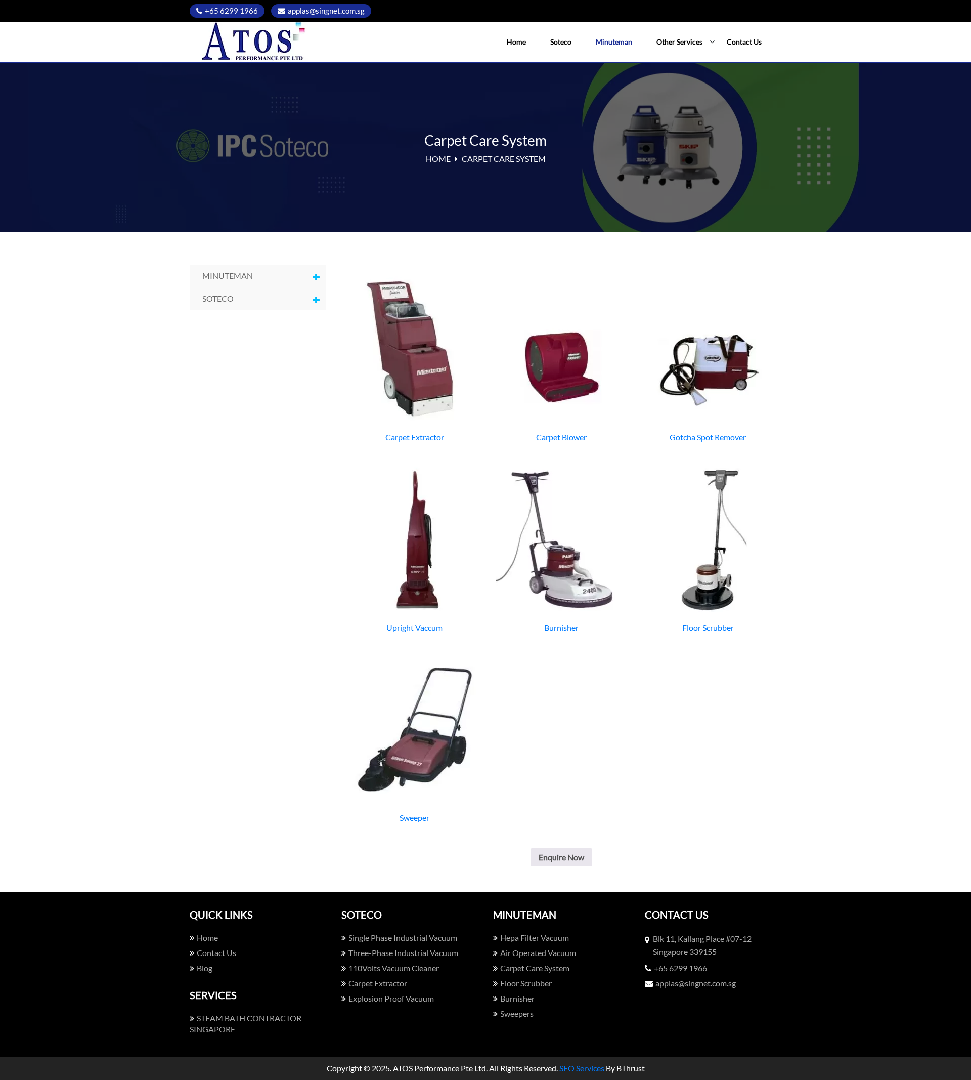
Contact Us (744, 41)
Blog (204, 968)
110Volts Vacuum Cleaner (393, 968)
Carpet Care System (534, 968)
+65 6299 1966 (231, 10)
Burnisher (517, 998)
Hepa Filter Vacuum (534, 937)
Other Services (679, 41)
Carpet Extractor (377, 983)
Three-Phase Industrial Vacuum (403, 953)
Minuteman (614, 41)
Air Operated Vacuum (538, 953)
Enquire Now (561, 857)
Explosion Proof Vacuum (391, 998)
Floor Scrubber (526, 983)
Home (516, 41)
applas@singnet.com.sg (326, 10)
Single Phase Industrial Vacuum (402, 937)
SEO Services (581, 1068)
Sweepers (517, 1013)
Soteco (560, 41)
